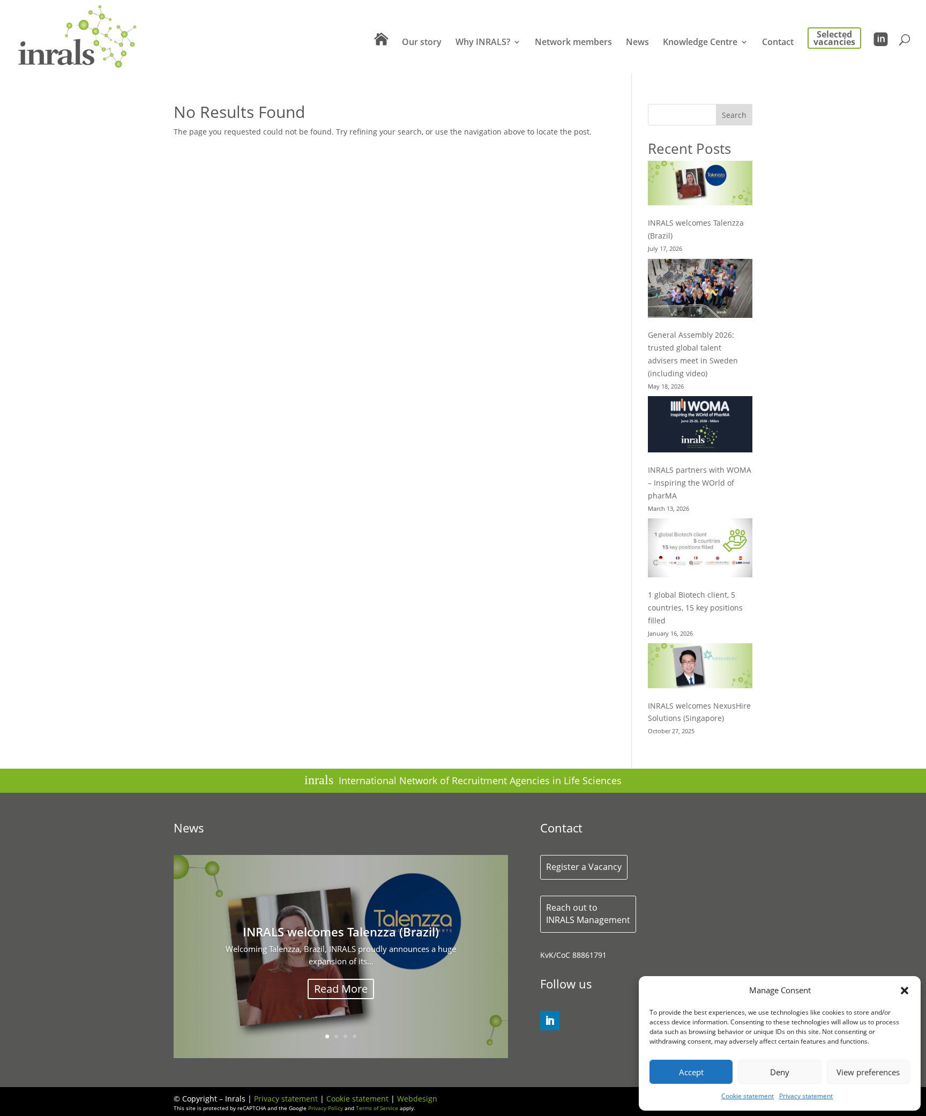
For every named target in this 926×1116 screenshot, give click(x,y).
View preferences (868, 1072)
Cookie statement (747, 1095)
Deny (779, 1072)
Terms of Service (377, 1108)
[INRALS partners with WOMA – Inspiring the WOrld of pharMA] (700, 426)
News (637, 43)
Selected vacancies (834, 38)
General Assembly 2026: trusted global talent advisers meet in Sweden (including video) (341, 952)
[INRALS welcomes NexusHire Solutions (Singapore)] (700, 667)
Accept (691, 1072)
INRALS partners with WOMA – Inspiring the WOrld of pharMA (699, 483)
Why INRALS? (482, 43)
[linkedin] (549, 1020)
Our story (422, 43)
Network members (573, 43)
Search (734, 115)
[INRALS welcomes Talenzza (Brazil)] (700, 185)
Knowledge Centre (700, 43)
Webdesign (417, 1098)
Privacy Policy (325, 1108)
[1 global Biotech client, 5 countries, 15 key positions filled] (700, 549)
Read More (341, 1021)
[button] (904, 990)
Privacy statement (806, 1095)
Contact (778, 43)
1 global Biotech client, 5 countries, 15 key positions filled (695, 608)
